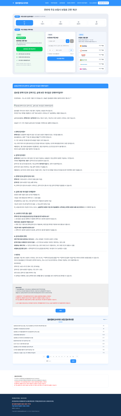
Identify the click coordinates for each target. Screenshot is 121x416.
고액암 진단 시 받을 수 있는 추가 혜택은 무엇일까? (24, 352)
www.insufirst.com (22, 411)
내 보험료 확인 (60, 58)
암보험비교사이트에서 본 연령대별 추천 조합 (23, 337)
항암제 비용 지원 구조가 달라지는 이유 (22, 340)
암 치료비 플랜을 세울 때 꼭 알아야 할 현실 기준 (24, 349)
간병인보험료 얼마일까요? (19, 334)
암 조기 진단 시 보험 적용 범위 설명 (21, 343)
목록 (60, 310)
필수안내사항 (24, 398)
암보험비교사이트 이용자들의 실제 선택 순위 (23, 346)
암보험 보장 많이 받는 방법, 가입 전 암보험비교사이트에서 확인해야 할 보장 (30, 325)
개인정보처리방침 (16, 398)
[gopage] (77, 356)
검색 (73, 361)
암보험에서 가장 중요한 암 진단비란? (22, 328)
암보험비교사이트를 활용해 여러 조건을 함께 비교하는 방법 (26, 331)
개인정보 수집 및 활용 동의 (54, 53)
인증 (71, 50)
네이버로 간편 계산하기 (29, 49)
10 (73, 356)
